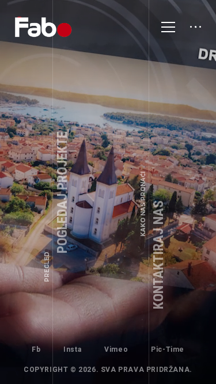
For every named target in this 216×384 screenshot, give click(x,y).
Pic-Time (167, 349)
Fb (36, 349)
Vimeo (116, 349)
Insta (72, 349)
